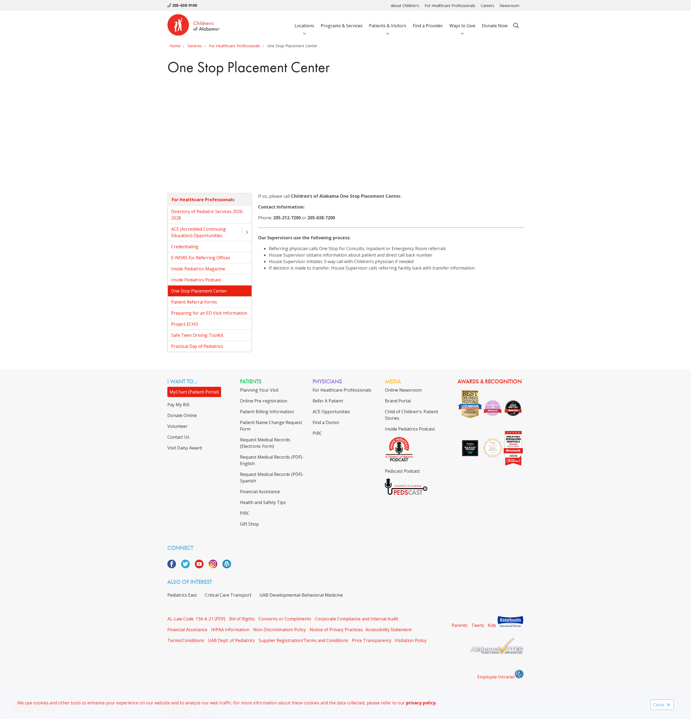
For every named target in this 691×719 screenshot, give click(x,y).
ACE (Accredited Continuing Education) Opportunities (198, 232)
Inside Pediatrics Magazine (198, 269)
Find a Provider (428, 26)
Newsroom (509, 5)
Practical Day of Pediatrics (197, 346)
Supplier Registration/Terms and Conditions (303, 640)
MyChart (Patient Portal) (194, 392)
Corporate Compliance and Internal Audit (356, 619)
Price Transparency (371, 640)
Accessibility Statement (388, 630)
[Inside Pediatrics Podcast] (399, 460)
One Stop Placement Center (199, 291)
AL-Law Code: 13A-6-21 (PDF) (196, 619)
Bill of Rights (242, 619)
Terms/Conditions (185, 640)
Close (658, 705)
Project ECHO (184, 324)
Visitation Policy (410, 640)
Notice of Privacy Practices (336, 630)
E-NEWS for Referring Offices (200, 258)
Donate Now (494, 26)
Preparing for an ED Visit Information (209, 313)
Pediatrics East (182, 595)
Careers (487, 5)
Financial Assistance (187, 630)
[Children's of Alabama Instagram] (215, 567)
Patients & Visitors (387, 26)
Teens (477, 625)
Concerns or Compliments (285, 619)
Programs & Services (342, 26)
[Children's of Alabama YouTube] (201, 567)
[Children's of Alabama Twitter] (187, 567)
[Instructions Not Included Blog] (226, 567)
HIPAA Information (230, 630)
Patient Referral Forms (194, 302)
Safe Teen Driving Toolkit (197, 335)
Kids (492, 625)
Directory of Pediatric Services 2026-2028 (207, 215)
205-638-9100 (184, 5)
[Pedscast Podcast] (406, 493)
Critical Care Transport (228, 595)
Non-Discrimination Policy (279, 630)
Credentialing (184, 247)
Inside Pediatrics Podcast (196, 280)
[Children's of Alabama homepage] (193, 25)
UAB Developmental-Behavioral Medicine (301, 595)
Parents (460, 625)
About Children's (405, 5)
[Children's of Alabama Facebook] (173, 567)
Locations (304, 26)
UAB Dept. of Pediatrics (231, 640)
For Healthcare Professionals (450, 5)
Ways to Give (462, 26)
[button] (247, 232)
